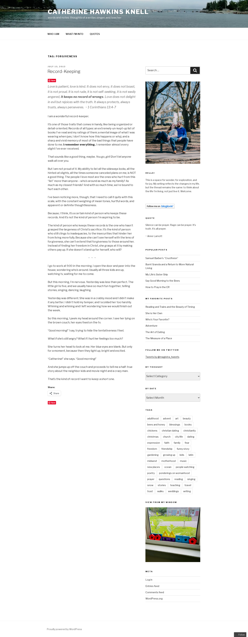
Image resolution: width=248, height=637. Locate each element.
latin (191, 454)
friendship (166, 448)
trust (150, 491)
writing (187, 491)
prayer (150, 479)
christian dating (170, 430)
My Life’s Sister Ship (156, 274)
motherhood (168, 460)
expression (153, 442)
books (188, 424)
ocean (167, 467)
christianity (189, 430)
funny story (183, 448)
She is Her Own (153, 313)
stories (162, 485)
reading (178, 479)
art (176, 418)
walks (160, 491)
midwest (152, 460)
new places (153, 467)
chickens (152, 430)
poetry (151, 473)
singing (191, 479)
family (177, 442)
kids (182, 454)
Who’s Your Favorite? (157, 319)
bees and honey (156, 424)
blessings (174, 424)
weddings (173, 491)
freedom (152, 448)
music (183, 460)
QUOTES (95, 34)
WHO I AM (53, 34)
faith (166, 442)
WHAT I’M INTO (74, 34)
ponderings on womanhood (174, 473)
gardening (153, 454)
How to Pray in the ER (157, 287)
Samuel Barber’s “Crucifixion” (161, 258)
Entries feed (152, 586)
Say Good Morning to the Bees (162, 280)
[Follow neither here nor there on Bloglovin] (160, 207)
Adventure (151, 325)
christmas (153, 436)
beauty (187, 418)
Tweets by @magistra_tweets (162, 356)
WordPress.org (154, 598)
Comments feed (154, 592)
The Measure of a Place (158, 338)
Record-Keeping (63, 71)
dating (190, 436)
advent (167, 418)
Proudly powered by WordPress (64, 629)
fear (187, 442)
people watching (185, 467)
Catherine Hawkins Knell (98, 11)
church (167, 436)
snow (150, 485)
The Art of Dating (155, 332)
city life (179, 436)
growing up (169, 454)
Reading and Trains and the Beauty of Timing (170, 306)
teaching (175, 485)
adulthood (153, 418)
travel (188, 485)
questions (164, 479)
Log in (148, 579)
